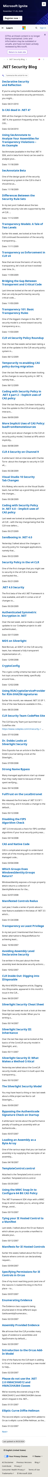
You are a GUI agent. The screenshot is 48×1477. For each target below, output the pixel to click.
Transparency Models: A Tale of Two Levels (22, 225)
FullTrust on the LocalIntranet (22, 794)
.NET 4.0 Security (13, 587)
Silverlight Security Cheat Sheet (23, 1004)
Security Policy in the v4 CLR (20, 562)
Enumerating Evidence (17, 1300)
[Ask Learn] (39, 59)
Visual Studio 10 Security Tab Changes (18, 478)
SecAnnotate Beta (14, 170)
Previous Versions (24, 1462)
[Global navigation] (2, 28)
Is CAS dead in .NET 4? (16, 110)
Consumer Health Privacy (13, 1469)
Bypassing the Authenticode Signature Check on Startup (20, 1113)
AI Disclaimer (7, 1462)
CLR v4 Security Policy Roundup (23, 338)
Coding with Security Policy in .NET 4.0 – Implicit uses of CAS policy (20, 508)
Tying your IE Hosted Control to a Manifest (23, 1219)
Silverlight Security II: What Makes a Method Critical (20, 1059)
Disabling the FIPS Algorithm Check (14, 820)
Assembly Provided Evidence (20, 1325)
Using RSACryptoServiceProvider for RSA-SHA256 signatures (23, 692)
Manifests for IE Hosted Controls (23, 1246)
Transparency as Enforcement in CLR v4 (23, 254)
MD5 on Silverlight (14, 641)
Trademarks (7, 1473)
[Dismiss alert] (44, 4)
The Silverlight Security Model (22, 1086)
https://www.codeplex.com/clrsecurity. (20, 729)
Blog (37, 1462)
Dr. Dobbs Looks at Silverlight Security (14, 742)
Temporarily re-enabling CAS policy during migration (21, 364)
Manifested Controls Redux (20, 901)
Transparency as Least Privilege (23, 926)
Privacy (17, 1466)
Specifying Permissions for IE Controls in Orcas (21, 1273)
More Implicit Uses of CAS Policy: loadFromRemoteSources (23, 425)
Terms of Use (34, 1469)
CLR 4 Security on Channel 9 (20, 452)
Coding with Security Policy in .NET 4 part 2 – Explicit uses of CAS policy (21, 395)
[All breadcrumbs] (4, 59)
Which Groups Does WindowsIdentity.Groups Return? (18, 872)
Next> (5, 1431)
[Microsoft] (24, 28)
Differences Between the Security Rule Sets (18, 197)
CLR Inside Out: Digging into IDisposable (20, 977)
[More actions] (43, 59)
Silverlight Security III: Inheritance (17, 1031)
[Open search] (36, 28)
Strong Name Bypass (16, 769)
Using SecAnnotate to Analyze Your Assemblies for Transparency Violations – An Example (20, 140)
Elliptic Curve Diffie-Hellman (20, 1410)
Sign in (43, 28)
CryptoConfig (11, 666)
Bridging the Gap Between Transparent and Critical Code (22, 282)
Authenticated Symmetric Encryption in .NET (19, 613)
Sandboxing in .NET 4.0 (17, 537)
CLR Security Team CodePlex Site (23, 715)
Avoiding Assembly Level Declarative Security (18, 952)
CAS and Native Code (15, 844)
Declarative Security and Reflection (15, 83)
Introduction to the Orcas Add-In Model (22, 1351)
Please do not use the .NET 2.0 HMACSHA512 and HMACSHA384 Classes (19, 1382)
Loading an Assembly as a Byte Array (19, 1141)
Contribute (6, 1466)
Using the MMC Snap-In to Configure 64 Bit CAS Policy (20, 1191)
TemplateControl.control (18, 1168)
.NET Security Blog (17, 59)
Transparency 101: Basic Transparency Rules (18, 311)
